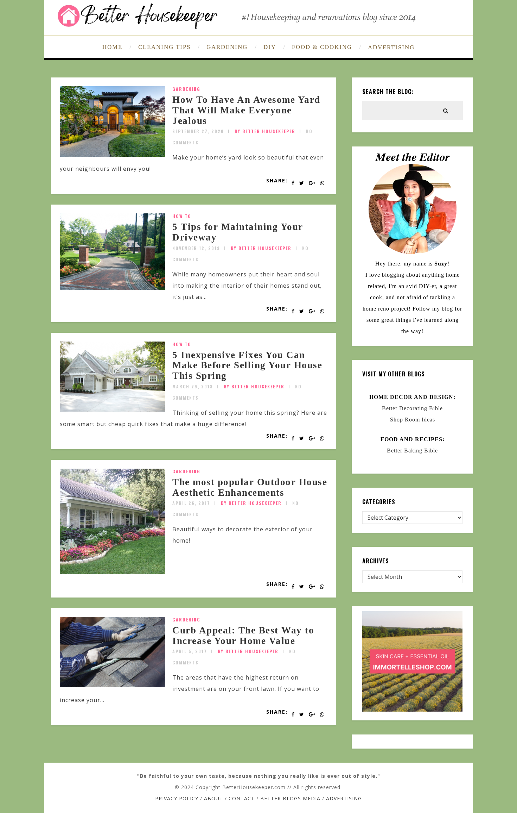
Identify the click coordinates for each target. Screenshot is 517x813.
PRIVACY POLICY (176, 798)
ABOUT (213, 798)
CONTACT (242, 798)
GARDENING (227, 47)
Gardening (186, 89)
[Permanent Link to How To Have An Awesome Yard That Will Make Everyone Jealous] (112, 154)
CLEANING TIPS (164, 47)
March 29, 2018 (192, 386)
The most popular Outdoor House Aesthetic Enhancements (249, 487)
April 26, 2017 (191, 503)
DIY (269, 47)
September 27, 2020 (198, 131)
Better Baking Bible (412, 451)
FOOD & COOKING (322, 47)
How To (181, 216)
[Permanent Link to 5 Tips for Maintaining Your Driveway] (112, 288)
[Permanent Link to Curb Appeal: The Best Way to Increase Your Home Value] (112, 685)
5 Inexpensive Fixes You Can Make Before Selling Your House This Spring (247, 365)
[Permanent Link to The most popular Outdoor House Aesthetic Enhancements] (112, 572)
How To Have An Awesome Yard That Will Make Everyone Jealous (246, 110)
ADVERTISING (391, 47)
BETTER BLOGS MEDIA (290, 798)
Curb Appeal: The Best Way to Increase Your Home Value (243, 635)
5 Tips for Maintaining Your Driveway (237, 232)
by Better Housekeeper (265, 131)
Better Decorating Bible (412, 408)
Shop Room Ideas (412, 420)
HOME (112, 47)
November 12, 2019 (196, 248)
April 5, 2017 (189, 651)
